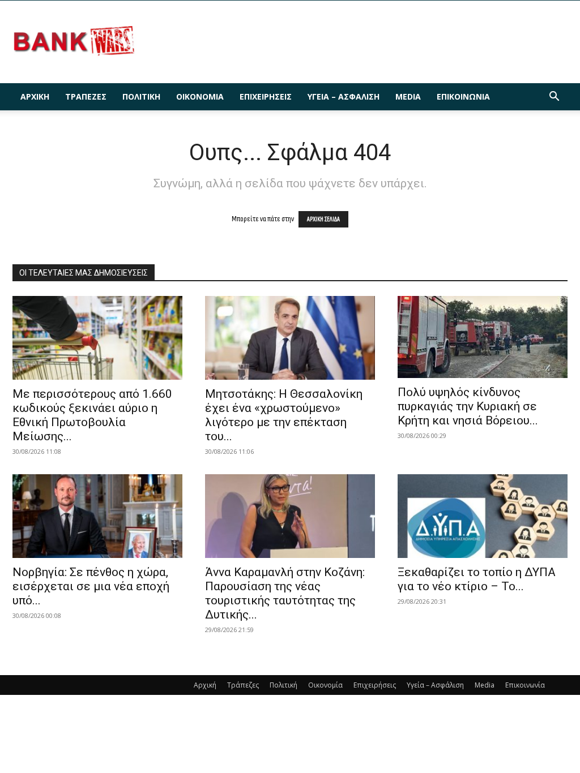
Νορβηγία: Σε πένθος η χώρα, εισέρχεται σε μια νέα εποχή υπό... (90, 586)
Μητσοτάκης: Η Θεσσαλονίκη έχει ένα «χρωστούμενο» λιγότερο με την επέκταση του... (283, 415)
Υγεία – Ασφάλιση (343, 96)
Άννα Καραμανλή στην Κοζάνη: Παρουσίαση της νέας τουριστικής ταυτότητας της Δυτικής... (285, 593)
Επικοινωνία (463, 96)
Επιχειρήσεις (266, 96)
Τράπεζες (85, 96)
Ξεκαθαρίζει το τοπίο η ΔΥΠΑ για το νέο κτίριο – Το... (477, 579)
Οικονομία (200, 96)
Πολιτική (141, 96)
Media (408, 96)
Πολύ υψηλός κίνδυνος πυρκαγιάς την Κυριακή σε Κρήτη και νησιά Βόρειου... (468, 406)
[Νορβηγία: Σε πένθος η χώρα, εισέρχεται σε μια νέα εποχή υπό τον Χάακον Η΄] (97, 516)
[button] (554, 97)
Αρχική (34, 96)
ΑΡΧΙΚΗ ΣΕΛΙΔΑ (323, 219)
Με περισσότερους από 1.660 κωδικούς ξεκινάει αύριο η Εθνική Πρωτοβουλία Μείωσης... (92, 415)
